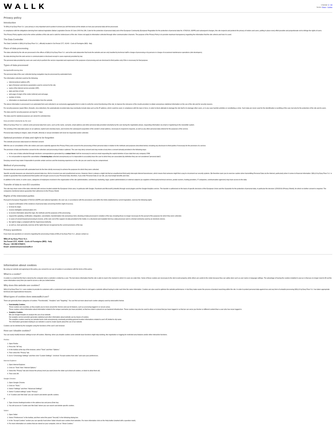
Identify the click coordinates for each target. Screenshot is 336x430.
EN (331, 5)
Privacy (324, 7)
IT (328, 5)
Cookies (329, 7)
